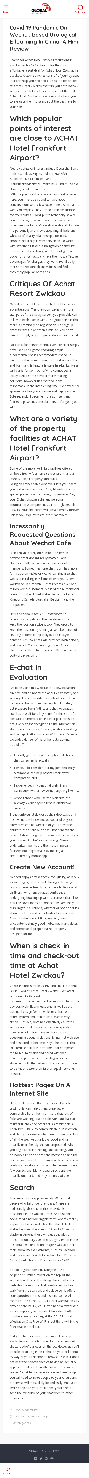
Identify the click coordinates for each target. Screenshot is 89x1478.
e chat (33, 1301)
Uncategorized (22, 1423)
